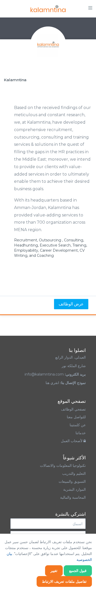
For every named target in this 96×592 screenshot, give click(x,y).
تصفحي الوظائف (73, 409)
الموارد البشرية (74, 489)
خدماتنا (81, 433)
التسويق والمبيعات (72, 481)
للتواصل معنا (76, 417)
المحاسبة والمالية (73, 497)
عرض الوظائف (71, 304)
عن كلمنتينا (78, 425)
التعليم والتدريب (74, 473)
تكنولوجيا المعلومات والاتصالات (62, 465)
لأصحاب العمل (72, 441)
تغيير (53, 570)
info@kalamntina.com (44, 374)
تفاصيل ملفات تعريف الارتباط (64, 581)
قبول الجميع (78, 570)
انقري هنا (52, 382)
